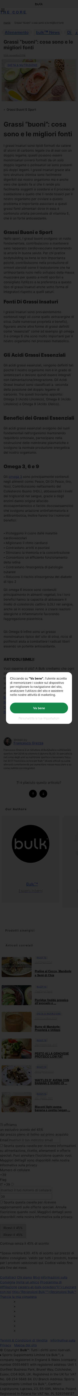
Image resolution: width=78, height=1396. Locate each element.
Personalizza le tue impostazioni (39, 718)
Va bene (39, 708)
